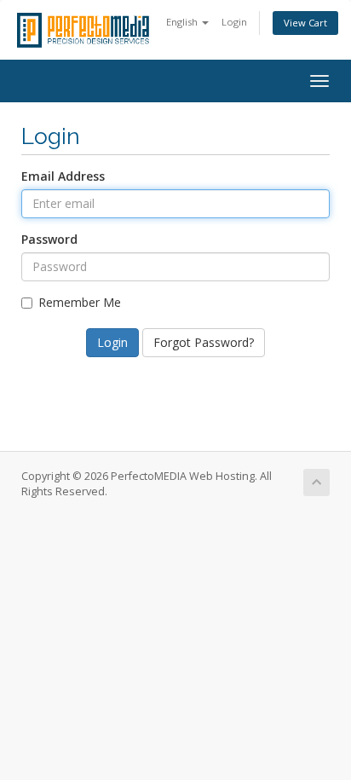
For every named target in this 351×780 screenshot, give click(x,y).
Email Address (63, 176)
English (183, 21)
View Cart (305, 22)
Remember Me (79, 302)
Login (234, 21)
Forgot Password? (203, 342)
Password (49, 239)
